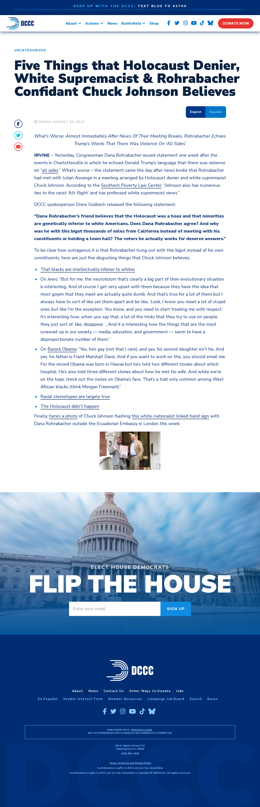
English (195, 112)
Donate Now (236, 23)
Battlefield (131, 23)
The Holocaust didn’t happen (69, 406)
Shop (154, 23)
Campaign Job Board (166, 699)
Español (215, 112)
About (71, 23)
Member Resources (125, 699)
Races (212, 699)
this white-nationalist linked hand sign (170, 416)
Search (196, 699)
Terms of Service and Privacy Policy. (225, 9)
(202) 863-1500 (130, 753)
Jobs (180, 691)
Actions (92, 23)
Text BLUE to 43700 (162, 6)
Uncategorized (30, 50)
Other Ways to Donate (150, 691)
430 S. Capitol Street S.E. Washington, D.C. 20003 (130, 747)
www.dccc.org (141, 730)
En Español (48, 699)
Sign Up (176, 608)
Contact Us (114, 691)
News (112, 23)
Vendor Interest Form (83, 699)
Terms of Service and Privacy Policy (130, 763)
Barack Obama (62, 349)
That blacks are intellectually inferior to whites (87, 269)
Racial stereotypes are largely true (75, 397)
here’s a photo (63, 416)
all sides (50, 170)
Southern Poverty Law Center (131, 185)
